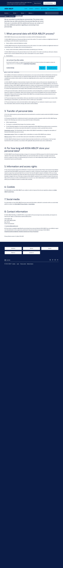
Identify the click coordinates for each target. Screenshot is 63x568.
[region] (32, 64)
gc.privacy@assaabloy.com (12, 226)
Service (14, 13)
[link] (49, 3)
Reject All (42, 67)
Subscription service (9, 134)
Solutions (6, 13)
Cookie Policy (26, 63)
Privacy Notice (32, 63)
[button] (37, 3)
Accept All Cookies (52, 67)
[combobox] (52, 13)
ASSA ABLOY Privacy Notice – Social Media (25, 204)
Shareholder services (9, 130)
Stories (22, 13)
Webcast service (8, 136)
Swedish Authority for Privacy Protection (28, 231)
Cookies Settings (10, 67)
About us (30, 13)
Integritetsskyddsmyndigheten (11, 231)
